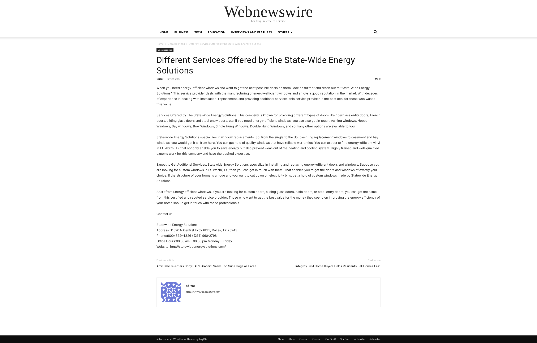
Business (181, 32)
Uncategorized (176, 44)
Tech (198, 32)
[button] (375, 33)
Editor (159, 78)
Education (216, 32)
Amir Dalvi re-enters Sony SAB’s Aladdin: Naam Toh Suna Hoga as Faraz (206, 266)
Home (163, 32)
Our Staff (330, 339)
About (281, 339)
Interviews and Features (251, 32)
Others (283, 32)
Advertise (359, 339)
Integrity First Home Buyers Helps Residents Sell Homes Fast (338, 266)
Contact (303, 339)
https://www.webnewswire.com (203, 291)
